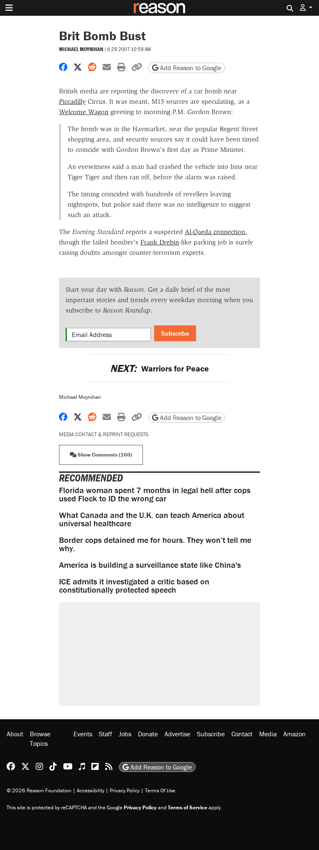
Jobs (125, 734)
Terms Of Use (160, 790)
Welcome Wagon (83, 112)
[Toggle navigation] (9, 8)
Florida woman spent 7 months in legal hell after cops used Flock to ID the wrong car (154, 494)
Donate (148, 734)
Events (83, 734)
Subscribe (175, 333)
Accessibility (90, 790)
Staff (105, 734)
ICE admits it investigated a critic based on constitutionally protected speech (134, 585)
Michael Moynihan (81, 49)
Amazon (294, 734)
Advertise (177, 734)
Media (268, 734)
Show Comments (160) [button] (104, 454)
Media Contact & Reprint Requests (103, 434)
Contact (242, 734)
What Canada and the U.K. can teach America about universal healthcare (151, 519)
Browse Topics (40, 738)
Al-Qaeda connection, (216, 232)
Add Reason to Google (189, 68)
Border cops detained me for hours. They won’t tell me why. (155, 544)
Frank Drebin (159, 242)
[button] (306, 7)
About (15, 734)
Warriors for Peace (159, 368)
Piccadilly (72, 101)
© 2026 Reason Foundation (39, 790)
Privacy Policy (125, 790)
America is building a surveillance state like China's (150, 564)
